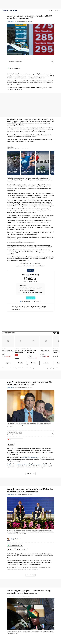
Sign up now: (9, 21)
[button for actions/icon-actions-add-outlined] (20, 539)
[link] (9, 10)
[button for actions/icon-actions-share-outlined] (52, 61)
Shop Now (7, 363)
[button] (51, 10)
